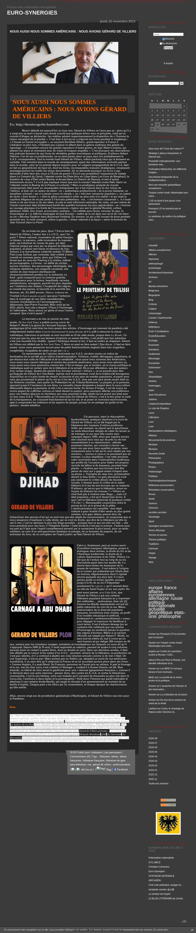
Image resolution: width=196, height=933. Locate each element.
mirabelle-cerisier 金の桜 (161, 889)
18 (163, 120)
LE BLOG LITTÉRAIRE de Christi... (166, 898)
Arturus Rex (155, 660)
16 (152, 120)
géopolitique (160, 612)
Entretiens (154, 349)
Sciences (153, 507)
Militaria (153, 435)
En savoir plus (161, 929)
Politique (153, 476)
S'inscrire (169, 39)
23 (152, 124)
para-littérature (78, 764)
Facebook (122, 769)
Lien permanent (112, 752)
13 (173, 115)
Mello (151, 677)
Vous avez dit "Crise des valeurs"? (167, 148)
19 (168, 120)
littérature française (93, 760)
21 (179, 120)
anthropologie (156, 263)
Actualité (153, 245)
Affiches (153, 254)
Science (153, 503)
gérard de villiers (102, 764)
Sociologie (154, 516)
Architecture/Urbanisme (161, 272)
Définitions (154, 327)
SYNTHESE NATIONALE (161, 876)
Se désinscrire (169, 43)
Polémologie (155, 471)
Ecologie (153, 340)
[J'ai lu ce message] (192, 929)
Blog (151, 299)
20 (173, 120)
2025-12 (153, 774)
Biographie (154, 295)
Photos (152, 467)
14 (179, 115)
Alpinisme (154, 259)
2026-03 (153, 761)
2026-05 (153, 752)
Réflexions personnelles (161, 485)
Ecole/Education (157, 336)
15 (184, 115)
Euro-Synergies (32, 13)
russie (177, 598)
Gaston (152, 642)
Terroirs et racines (158, 535)
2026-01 (153, 770)
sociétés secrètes (158, 512)
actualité (157, 609)
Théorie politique (157, 539)
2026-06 (153, 747)
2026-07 (153, 743)
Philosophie (155, 458)
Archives (153, 277)
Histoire (153, 381)
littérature (105, 756)
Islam (151, 390)
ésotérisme (154, 354)
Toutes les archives (158, 783)
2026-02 (153, 765)
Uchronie (153, 548)
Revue (152, 494)
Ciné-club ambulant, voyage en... (166, 885)
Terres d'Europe (157, 530)
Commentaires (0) (80, 756)
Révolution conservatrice (161, 490)
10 (157, 115)
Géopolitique (155, 376)
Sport (151, 521)
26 (168, 124)
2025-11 (153, 779)
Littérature (154, 417)
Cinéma (153, 304)
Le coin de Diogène (159, 408)
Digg (108, 769)
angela (152, 651)
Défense (153, 322)
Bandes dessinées (158, 286)
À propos (168, 63)
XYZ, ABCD (154, 862)
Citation (153, 308)
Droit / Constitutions (159, 331)
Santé (152, 498)
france (170, 587)
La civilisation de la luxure (173, 694)
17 (157, 120)
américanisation (121, 764)
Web (151, 562)
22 (184, 120)
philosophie (169, 616)
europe (156, 587)
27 (173, 124)
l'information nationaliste (161, 857)
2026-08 (153, 738)
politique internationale (162, 604)
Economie (154, 345)
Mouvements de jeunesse (162, 440)
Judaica (153, 399)
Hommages (155, 385)
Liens (151, 413)
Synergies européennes (161, 526)
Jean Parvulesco (157, 394)
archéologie (155, 268)
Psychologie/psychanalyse (162, 480)
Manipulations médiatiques (163, 431)
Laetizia (153, 708)
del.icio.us (86, 769)
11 (163, 115)
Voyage (152, 557)
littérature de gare (115, 760)
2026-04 (153, 756)
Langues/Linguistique (160, 403)
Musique (153, 444)
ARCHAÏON (155, 880)
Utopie (152, 553)
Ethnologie (154, 358)
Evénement (154, 367)
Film (151, 372)
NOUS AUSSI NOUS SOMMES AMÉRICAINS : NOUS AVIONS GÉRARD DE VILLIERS (73, 31)
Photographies (156, 462)
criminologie (155, 313)
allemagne (159, 598)
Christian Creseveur (159, 866)
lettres (114, 756)
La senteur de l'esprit (159, 894)
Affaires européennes (160, 250)
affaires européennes (162, 593)
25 (163, 124)
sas (89, 764)
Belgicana (154, 290)
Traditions (154, 544)
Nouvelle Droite (157, 453)
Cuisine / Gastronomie (160, 317)
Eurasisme (154, 363)
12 (168, 115)
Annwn (152, 634)
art (150, 281)
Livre (151, 422)
